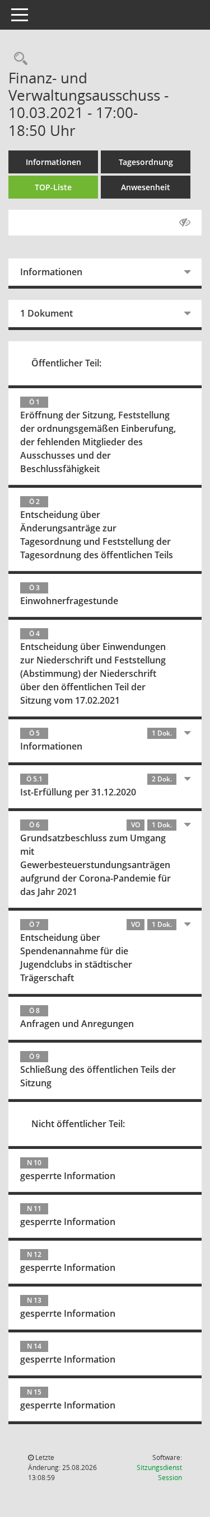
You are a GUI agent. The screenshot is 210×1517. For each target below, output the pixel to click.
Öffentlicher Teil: (66, 363)
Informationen (53, 162)
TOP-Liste (53, 187)
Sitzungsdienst (159, 1472)
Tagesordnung (146, 162)
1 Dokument (46, 313)
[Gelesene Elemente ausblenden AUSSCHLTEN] (185, 223)
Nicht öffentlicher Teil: (78, 1124)
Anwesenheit (145, 187)
